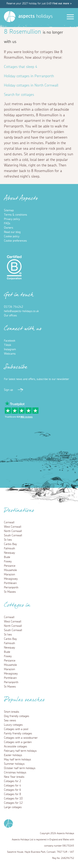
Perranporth (11, 587)
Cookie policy (11, 236)
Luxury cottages (13, 724)
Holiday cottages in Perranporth (29, 76)
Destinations (19, 511)
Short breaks (11, 711)
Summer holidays (14, 763)
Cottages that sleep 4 (20, 67)
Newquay (9, 552)
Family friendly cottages (18, 733)
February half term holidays (20, 750)
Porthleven (10, 583)
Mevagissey (11, 578)
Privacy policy (12, 219)
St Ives (8, 539)
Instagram (10, 349)
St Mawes (10, 591)
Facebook (9, 340)
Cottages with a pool (16, 729)
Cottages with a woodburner (21, 737)
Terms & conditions (15, 214)
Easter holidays (13, 755)
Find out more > (62, 3)
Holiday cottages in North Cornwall (31, 85)
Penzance (9, 565)
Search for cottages (19, 95)
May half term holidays (17, 759)
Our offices (10, 315)
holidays (35, 16)
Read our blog (12, 232)
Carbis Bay (10, 544)
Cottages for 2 (12, 781)
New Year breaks (14, 776)
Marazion (9, 574)
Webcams (10, 353)
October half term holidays (19, 768)
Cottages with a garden (18, 742)
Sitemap (9, 210)
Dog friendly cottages (16, 716)
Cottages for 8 (12, 794)
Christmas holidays (15, 772)
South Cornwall (13, 535)
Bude (7, 557)
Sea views (10, 720)
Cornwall (9, 522)
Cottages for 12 (13, 802)
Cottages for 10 (13, 798)
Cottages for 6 (12, 789)
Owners (8, 227)
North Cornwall (13, 531)
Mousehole (10, 570)
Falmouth (9, 548)
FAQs (7, 223)
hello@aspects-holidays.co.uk (21, 311)
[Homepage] (9, 16)
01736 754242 (13, 306)
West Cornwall (12, 526)
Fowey (8, 561)
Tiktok (7, 345)
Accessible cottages (15, 746)
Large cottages (13, 807)
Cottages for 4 (12, 785)
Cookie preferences (15, 240)
